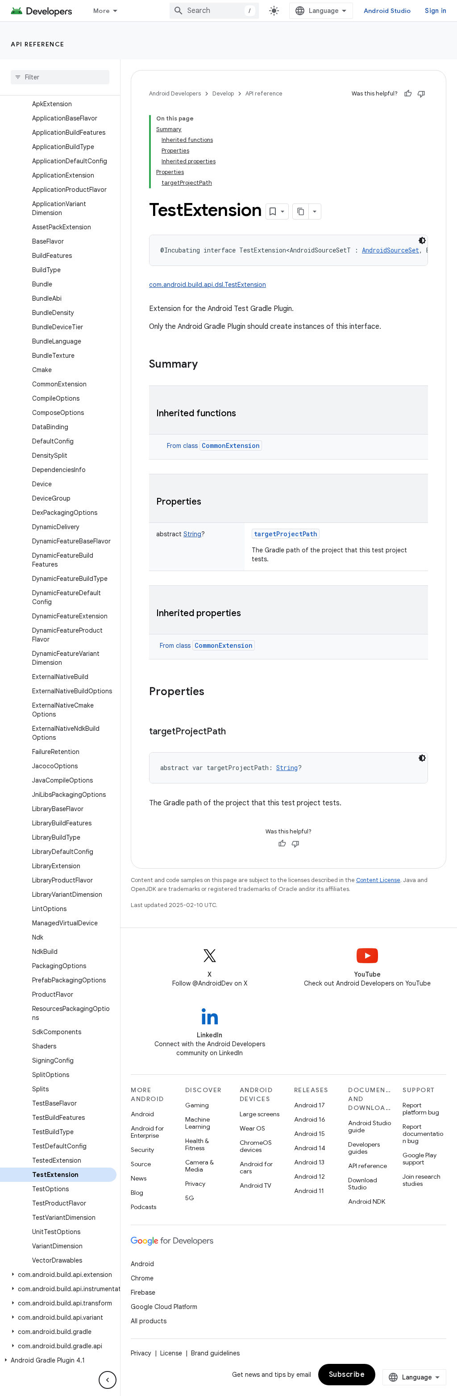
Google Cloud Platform (164, 1307)
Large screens (259, 1114)
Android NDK (366, 1201)
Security (142, 1150)
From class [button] (213, 446)
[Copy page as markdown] (301, 211)
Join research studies (421, 1180)
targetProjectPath (285, 534)
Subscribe (347, 1374)
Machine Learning (197, 1123)
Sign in (435, 11)
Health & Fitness (197, 1144)
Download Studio (362, 1183)
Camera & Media (199, 1165)
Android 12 (309, 1176)
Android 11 (309, 1191)
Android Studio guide (369, 1126)
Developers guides (364, 1148)
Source (141, 1164)
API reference (38, 44)
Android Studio (387, 11)
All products (148, 1321)
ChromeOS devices (256, 1146)
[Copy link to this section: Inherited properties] (250, 614)
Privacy (195, 1184)
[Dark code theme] (422, 240)
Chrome (142, 1278)
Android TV (255, 1185)
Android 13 (309, 1162)
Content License (378, 880)
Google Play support (419, 1158)
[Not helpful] (421, 93)
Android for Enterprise (147, 1131)
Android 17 (309, 1105)
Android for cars (256, 1167)
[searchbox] (60, 77)
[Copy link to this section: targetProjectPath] (235, 732)
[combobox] (214, 11)
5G (189, 1198)
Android (142, 1114)
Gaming (197, 1105)
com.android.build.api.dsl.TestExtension (207, 285)
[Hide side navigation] (107, 1380)
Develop (223, 93)
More (101, 11)
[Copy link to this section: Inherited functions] (245, 414)
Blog (137, 1193)
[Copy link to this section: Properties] (210, 502)
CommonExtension (231, 445)
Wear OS (252, 1128)
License (171, 1353)
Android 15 (309, 1134)
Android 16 (309, 1119)
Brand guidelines (215, 1353)
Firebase (143, 1292)
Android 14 (309, 1148)
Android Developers (175, 93)
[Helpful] (408, 93)
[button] (58, 1275)
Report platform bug (421, 1108)
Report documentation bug (423, 1134)
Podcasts (143, 1207)
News (138, 1178)
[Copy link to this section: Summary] (207, 365)
